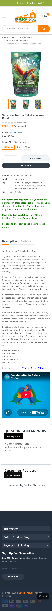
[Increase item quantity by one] (16, 158)
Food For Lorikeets (23, 175)
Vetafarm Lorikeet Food (26, 188)
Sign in (20, 3)
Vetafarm (19, 179)
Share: (5, 192)
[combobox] (20, 28)
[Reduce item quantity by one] (5, 158)
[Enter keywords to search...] (44, 28)
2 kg (19, 147)
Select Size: (14, 142)
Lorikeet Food (35, 183)
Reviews (26, 241)
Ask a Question (14, 436)
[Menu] (5, 16)
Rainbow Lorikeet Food (25, 185)
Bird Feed (24, 183)
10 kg (27, 147)
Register (31, 3)
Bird (17, 183)
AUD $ (41, 3)
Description (9, 241)
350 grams (8, 147)
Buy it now (26, 166)
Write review (13, 475)
